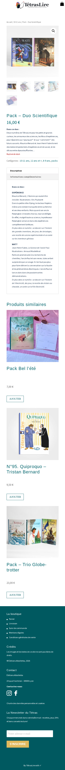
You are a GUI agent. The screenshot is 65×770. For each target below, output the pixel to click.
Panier (12, 619)
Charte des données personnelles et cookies (26, 703)
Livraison (13, 623)
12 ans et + (36, 160)
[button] (53, 31)
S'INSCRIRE (18, 744)
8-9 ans (46, 160)
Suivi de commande (18, 628)
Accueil (9, 22)
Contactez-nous (14, 686)
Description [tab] (16, 170)
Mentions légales (16, 632)
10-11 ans (17, 22)
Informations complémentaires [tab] (25, 176)
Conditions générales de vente (22, 637)
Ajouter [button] (15, 398)
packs (54, 160)
